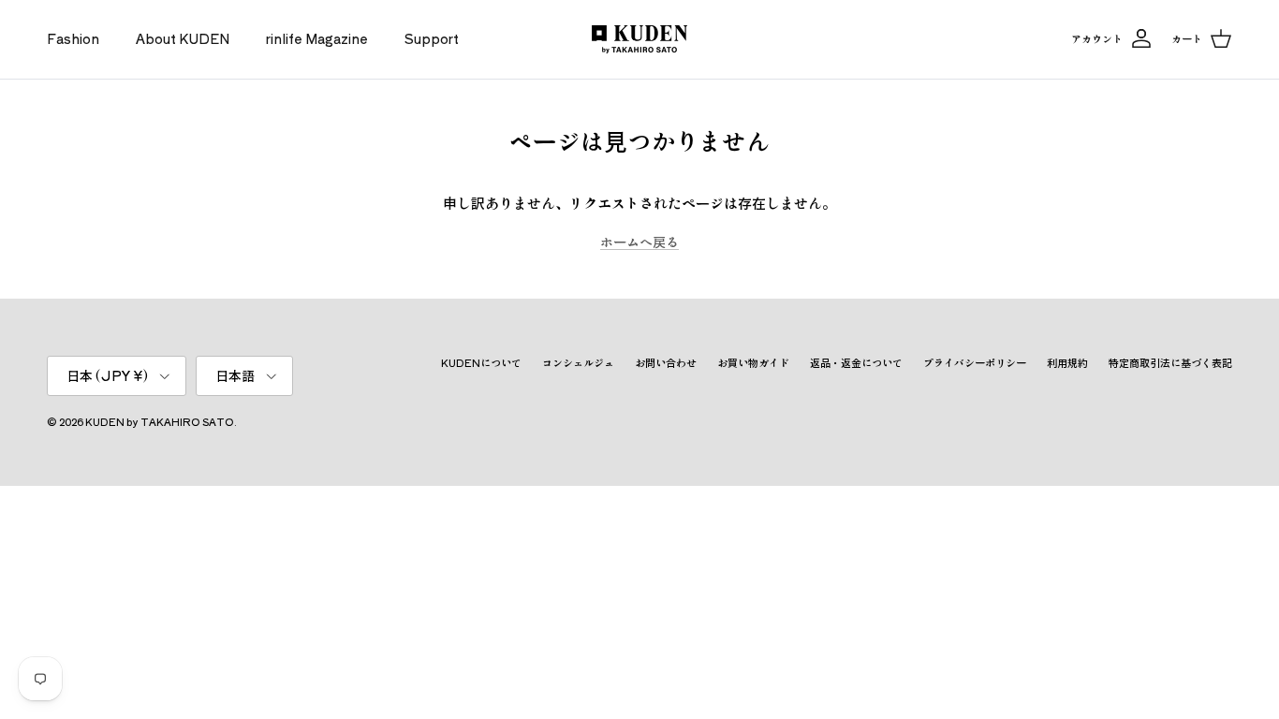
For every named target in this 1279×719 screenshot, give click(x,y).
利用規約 (1067, 362)
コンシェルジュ (578, 362)
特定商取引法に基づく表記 (1170, 362)
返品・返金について (856, 362)
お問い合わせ (666, 362)
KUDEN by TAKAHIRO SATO (159, 421)
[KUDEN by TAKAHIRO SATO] (639, 39)
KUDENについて (481, 362)
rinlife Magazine (317, 38)
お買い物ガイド (753, 362)
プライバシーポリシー (974, 362)
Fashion (73, 38)
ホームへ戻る (639, 241)
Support (431, 38)
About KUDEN (182, 38)
